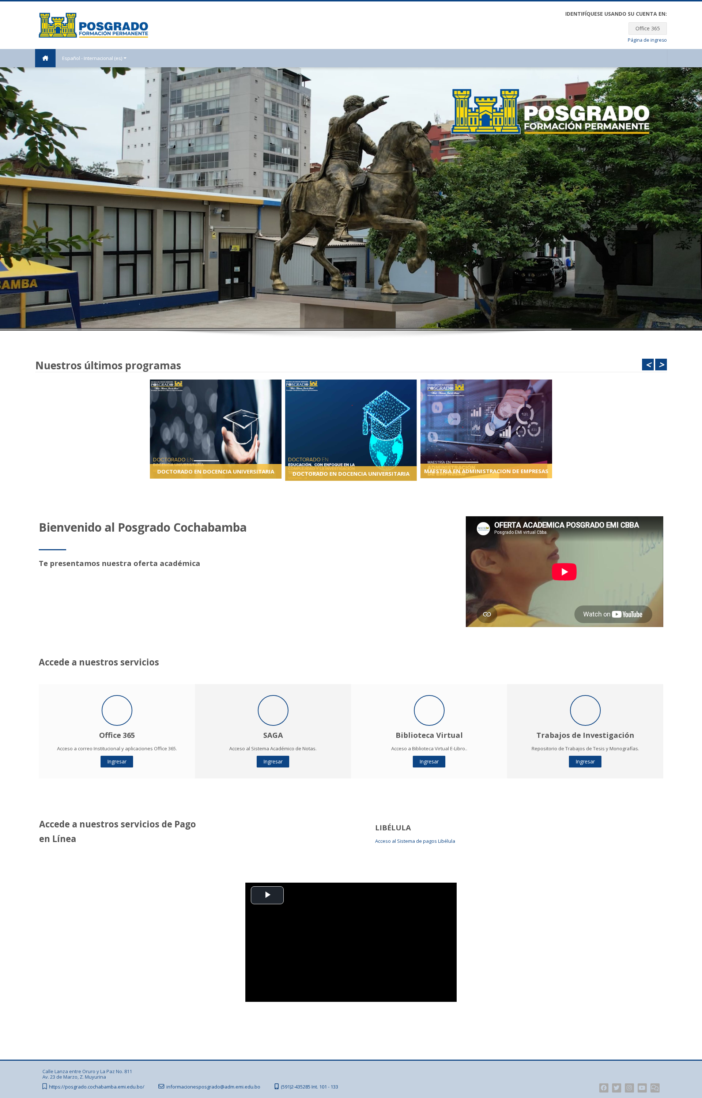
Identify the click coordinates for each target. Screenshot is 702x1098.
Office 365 (647, 28)
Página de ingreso (647, 40)
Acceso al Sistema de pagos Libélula (415, 841)
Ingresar (117, 761)
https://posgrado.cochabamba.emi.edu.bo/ (96, 1087)
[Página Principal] (93, 24)
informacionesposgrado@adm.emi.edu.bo (213, 1087)
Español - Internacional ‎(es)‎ (92, 58)
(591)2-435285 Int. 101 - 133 (309, 1087)
